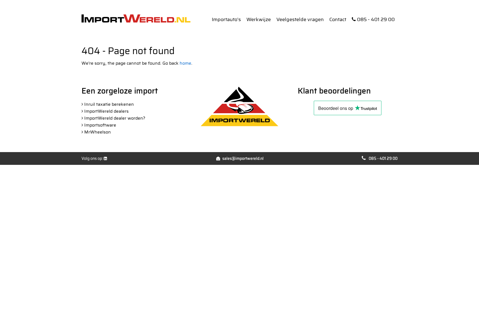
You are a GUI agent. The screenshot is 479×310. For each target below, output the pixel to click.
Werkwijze (258, 19)
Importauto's (226, 19)
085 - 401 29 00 (376, 19)
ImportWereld (135, 18)
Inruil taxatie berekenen (109, 104)
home (185, 63)
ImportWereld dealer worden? (114, 118)
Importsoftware (100, 125)
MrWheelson (97, 131)
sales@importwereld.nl (243, 158)
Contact (337, 19)
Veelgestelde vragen (300, 19)
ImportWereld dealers (106, 111)
